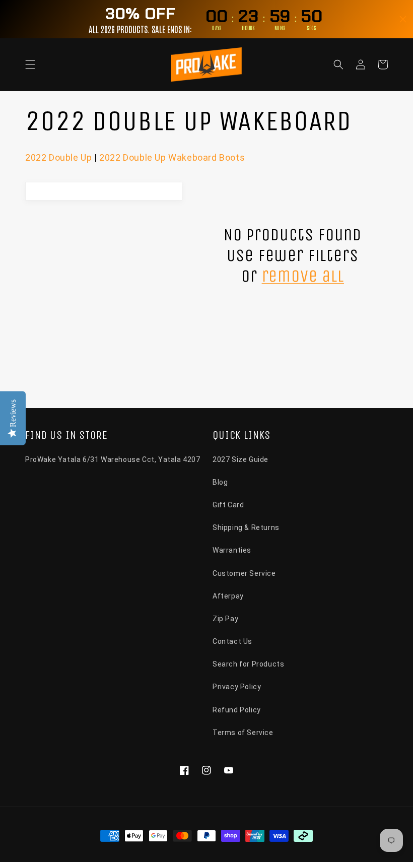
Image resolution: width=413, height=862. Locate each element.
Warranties (232, 550)
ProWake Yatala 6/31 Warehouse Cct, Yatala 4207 (112, 459)
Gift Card (228, 505)
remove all (303, 276)
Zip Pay (225, 619)
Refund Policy (237, 710)
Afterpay (228, 596)
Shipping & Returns (246, 527)
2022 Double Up (58, 157)
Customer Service (244, 573)
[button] (30, 64)
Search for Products (248, 664)
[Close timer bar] (403, 19)
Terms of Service (243, 732)
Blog (220, 482)
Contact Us (232, 641)
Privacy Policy (237, 687)
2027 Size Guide (240, 459)
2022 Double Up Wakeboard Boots (172, 157)
